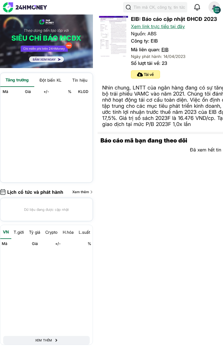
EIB (164, 49)
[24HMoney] (25, 7)
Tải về (149, 74)
